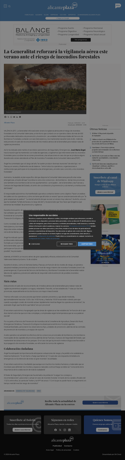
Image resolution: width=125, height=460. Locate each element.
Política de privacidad (52, 238)
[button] (34, 244)
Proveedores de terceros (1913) (80, 226)
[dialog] (62, 230)
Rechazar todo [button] (67, 244)
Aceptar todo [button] (87, 244)
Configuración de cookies (37, 238)
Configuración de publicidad (46, 236)
